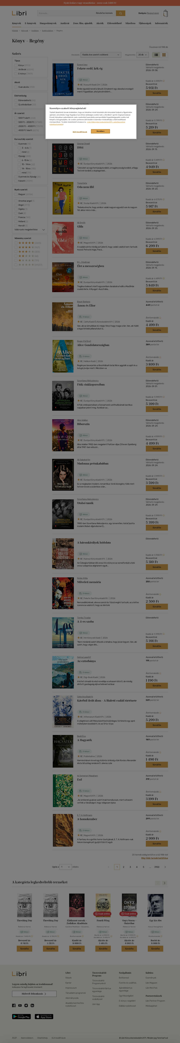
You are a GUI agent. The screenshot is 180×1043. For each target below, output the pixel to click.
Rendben (100, 131)
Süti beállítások (80, 132)
